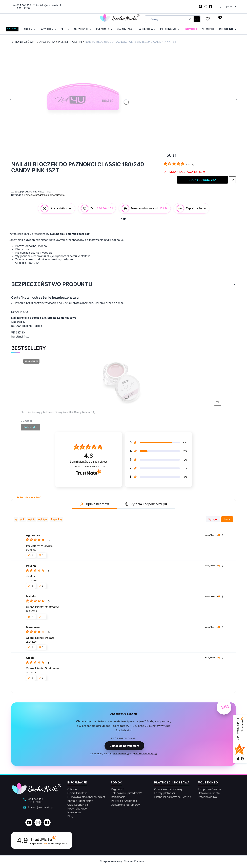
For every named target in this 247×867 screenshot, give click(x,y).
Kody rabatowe (77, 808)
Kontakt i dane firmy (80, 800)
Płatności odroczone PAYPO (172, 797)
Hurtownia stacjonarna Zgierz (86, 797)
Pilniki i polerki (70, 41)
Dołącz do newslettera (124, 745)
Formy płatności (164, 793)
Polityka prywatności (124, 800)
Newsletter (74, 812)
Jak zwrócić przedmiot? (126, 793)
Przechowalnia (207, 797)
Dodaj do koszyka (202, 180)
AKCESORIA (47, 41)
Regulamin (117, 789)
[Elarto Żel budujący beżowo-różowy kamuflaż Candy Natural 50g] (121, 382)
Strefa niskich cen (61, 208)
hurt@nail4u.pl (20, 336)
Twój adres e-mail (123, 738)
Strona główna (23, 41)
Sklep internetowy (122, 861)
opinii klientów (89, 461)
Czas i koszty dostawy (168, 789)
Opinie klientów (77, 793)
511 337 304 (19, 332)
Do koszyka (30, 427)
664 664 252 (23, 5)
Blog (70, 816)
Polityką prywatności (144, 753)
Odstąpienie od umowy (125, 804)
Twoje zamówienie (209, 789)
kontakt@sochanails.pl (48, 5)
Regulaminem (120, 753)
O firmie (72, 789)
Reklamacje (118, 797)
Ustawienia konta (209, 793)
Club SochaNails (78, 804)
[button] (197, 19)
